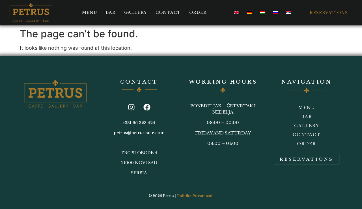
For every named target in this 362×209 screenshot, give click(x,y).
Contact (168, 12)
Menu (89, 12)
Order (198, 12)
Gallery (135, 12)
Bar (111, 12)
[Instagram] (131, 107)
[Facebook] (147, 107)
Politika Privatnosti (194, 196)
